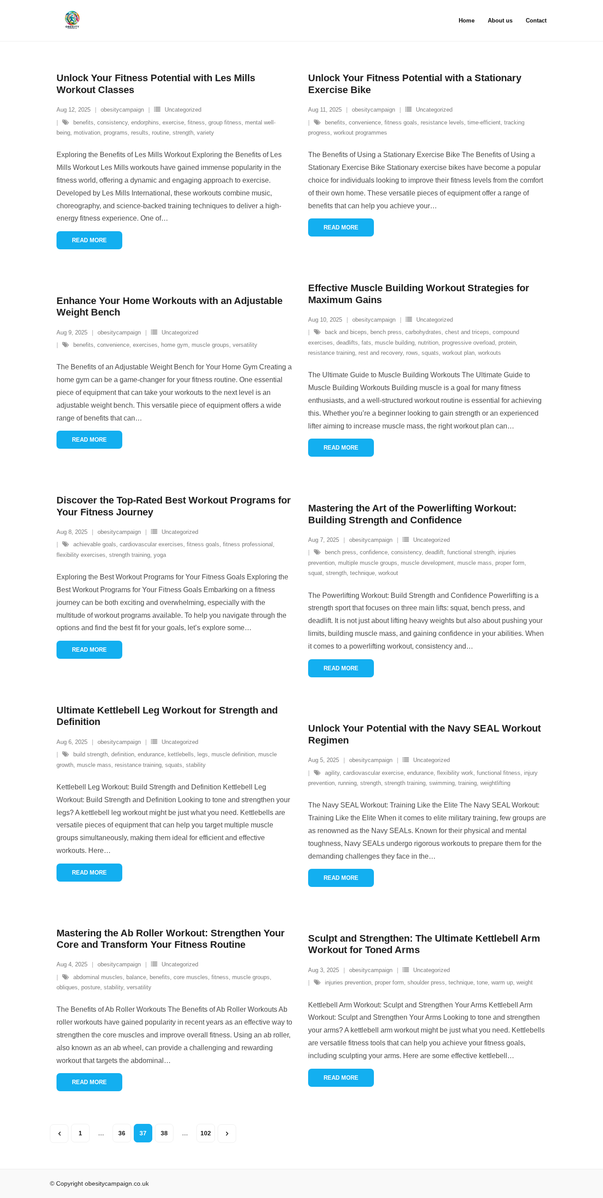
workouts (489, 352)
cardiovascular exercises (151, 544)
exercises (145, 345)
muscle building (395, 342)
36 (121, 1133)
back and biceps (346, 332)
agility (332, 773)
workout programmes (360, 132)
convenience (365, 122)
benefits (83, 122)
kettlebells (181, 754)
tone (482, 982)
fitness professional (248, 544)
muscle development (427, 563)
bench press (386, 332)
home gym (174, 345)
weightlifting (495, 783)
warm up (502, 982)
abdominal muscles (98, 977)
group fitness (224, 122)
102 (205, 1133)
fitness (196, 122)
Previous (59, 1133)
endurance (151, 754)
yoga (160, 555)
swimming (442, 783)
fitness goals (400, 122)
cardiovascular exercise (373, 773)
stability (196, 765)
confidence (374, 552)
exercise (173, 122)
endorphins (145, 122)
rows (412, 352)
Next (227, 1133)
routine (160, 132)
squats (430, 352)
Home (467, 20)
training (467, 783)
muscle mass (474, 563)
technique (362, 573)
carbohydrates (423, 332)
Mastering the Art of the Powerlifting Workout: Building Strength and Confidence (412, 514)
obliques (67, 987)
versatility (245, 345)
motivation (87, 132)
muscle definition (233, 754)
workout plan (458, 352)
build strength (90, 754)
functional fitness (498, 773)
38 (164, 1133)
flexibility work (455, 773)
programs (116, 132)
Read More (89, 240)
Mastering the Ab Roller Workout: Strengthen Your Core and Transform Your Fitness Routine (171, 939)
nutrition (428, 342)
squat (315, 573)
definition (122, 754)
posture (90, 987)
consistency (112, 122)
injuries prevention (348, 982)
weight (524, 982)
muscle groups (210, 345)
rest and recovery (380, 352)
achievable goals (94, 544)
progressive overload (468, 342)
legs (202, 754)
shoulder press (426, 982)
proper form (509, 563)
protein (507, 342)
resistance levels (442, 122)
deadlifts (347, 342)
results (139, 132)
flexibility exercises (81, 555)
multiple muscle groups (367, 563)
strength (183, 132)
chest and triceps (467, 332)
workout (388, 573)
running (347, 783)
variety (205, 132)
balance (136, 977)
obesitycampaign (122, 109)
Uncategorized (183, 109)
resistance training (331, 352)
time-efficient (484, 122)
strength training (129, 555)
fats (366, 342)
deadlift (434, 552)
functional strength (470, 552)
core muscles (190, 977)
